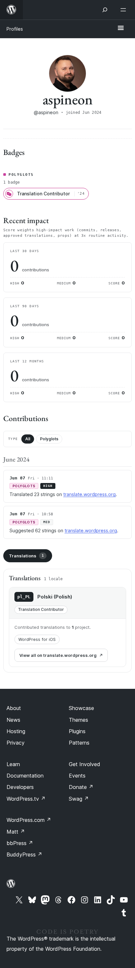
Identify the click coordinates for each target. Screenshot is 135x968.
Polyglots (49, 438)
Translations (26, 555)
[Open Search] (105, 10)
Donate (81, 787)
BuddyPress (24, 854)
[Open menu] (124, 10)
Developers (20, 787)
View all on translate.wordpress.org (58, 655)
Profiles (15, 29)
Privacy (16, 742)
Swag (79, 798)
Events (77, 775)
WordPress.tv (26, 798)
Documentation (25, 775)
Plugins (77, 731)
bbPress (20, 843)
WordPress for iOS (37, 639)
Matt (16, 831)
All (27, 438)
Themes (78, 720)
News (13, 720)
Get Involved (84, 764)
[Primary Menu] (120, 28)
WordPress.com (29, 820)
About (14, 708)
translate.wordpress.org (89, 494)
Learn (13, 764)
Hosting (16, 731)
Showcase (81, 708)
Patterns (79, 742)
